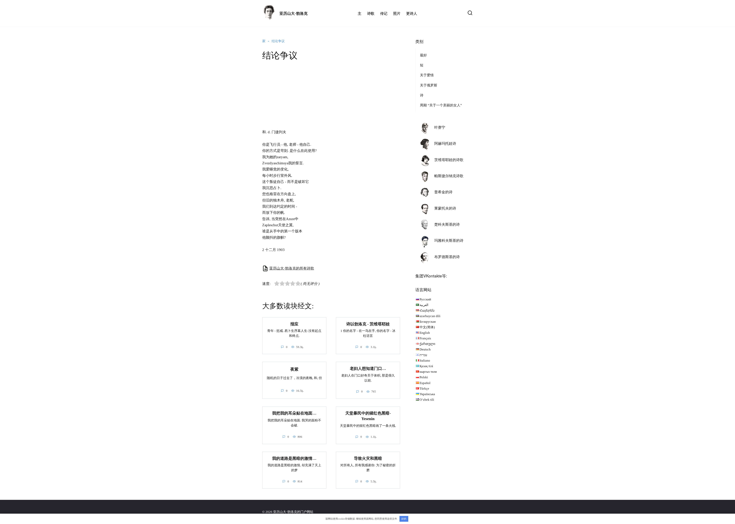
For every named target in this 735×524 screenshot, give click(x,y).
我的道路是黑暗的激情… (294, 458)
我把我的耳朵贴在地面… (294, 413)
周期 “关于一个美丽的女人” (441, 105)
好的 (403, 518)
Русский (425, 299)
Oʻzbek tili (427, 399)
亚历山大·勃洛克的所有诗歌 (291, 268)
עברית (423, 355)
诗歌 (370, 13)
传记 (383, 13)
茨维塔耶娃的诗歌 (448, 160)
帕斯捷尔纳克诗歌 (448, 176)
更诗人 (411, 13)
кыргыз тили (428, 371)
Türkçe (424, 388)
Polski (424, 377)
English (425, 333)
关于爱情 (427, 75)
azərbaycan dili (430, 316)
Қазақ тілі (426, 366)
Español (425, 383)
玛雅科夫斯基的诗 (448, 241)
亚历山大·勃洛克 (293, 13)
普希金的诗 (443, 192)
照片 (396, 13)
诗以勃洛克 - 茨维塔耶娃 (368, 324)
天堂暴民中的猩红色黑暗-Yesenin (368, 416)
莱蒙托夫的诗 (445, 208)
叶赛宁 (439, 127)
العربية (424, 305)
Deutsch (425, 349)
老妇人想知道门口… (368, 368)
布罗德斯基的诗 (447, 257)
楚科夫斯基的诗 (447, 224)
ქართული (427, 344)
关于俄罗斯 (428, 85)
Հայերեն (427, 310)
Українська (427, 394)
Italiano (425, 360)
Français (425, 338)
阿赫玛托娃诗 (445, 143)
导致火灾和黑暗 (368, 458)
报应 (294, 324)
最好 (423, 55)
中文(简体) (427, 327)
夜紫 (294, 369)
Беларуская (428, 321)
